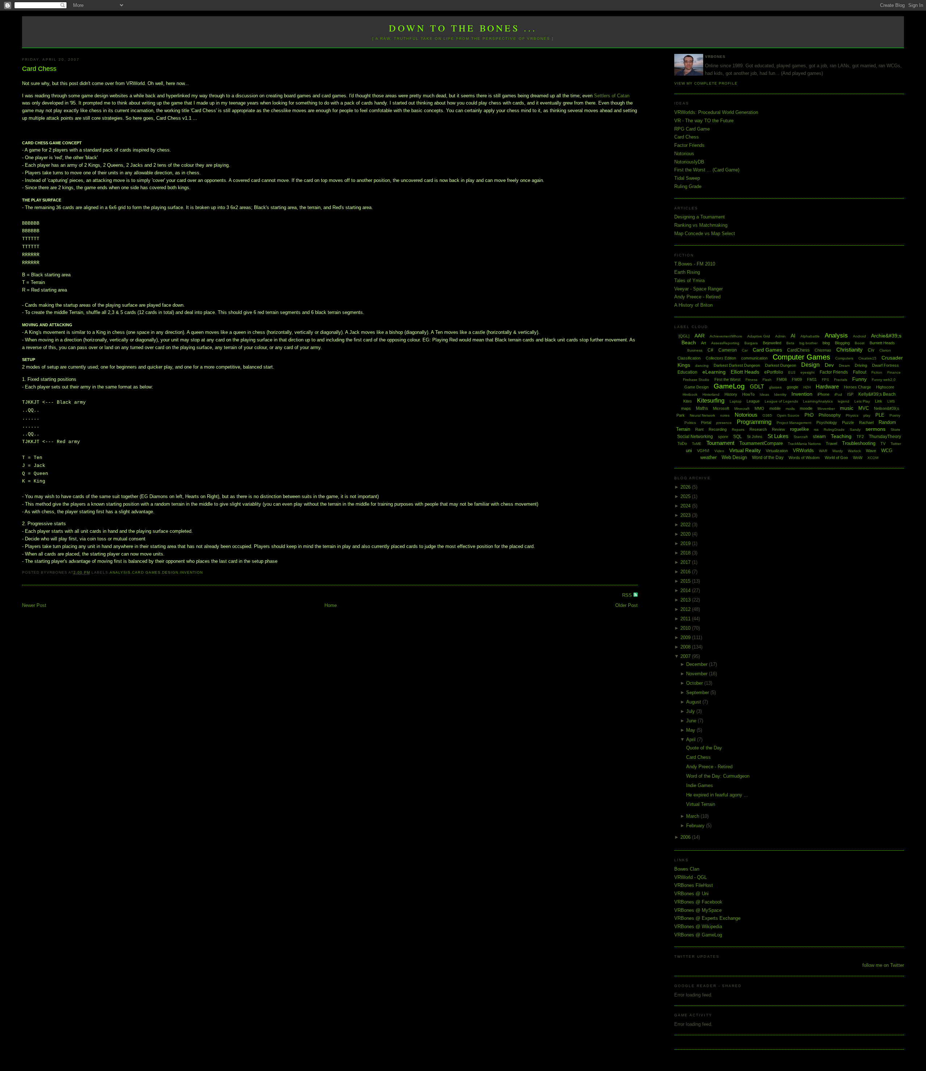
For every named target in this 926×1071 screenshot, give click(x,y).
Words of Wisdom (804, 457)
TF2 (860, 436)
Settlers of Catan (611, 95)
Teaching (841, 436)
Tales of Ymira (689, 280)
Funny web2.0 (884, 380)
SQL (737, 436)
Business (694, 350)
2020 (686, 534)
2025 (686, 496)
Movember (826, 409)
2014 (686, 590)
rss (816, 430)
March (693, 816)
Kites (687, 401)
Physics (852, 415)
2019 (686, 543)
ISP (850, 394)
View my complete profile (705, 83)
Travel (831, 443)
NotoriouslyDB (689, 162)
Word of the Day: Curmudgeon (717, 776)
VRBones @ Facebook (698, 902)
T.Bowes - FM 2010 (694, 264)
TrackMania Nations (804, 444)
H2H (807, 387)
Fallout (859, 372)
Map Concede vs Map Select (704, 233)
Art (703, 343)
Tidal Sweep (687, 178)
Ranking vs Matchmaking (700, 225)
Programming (754, 422)
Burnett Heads (882, 343)
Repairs (738, 430)
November (697, 673)
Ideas (764, 394)
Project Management (794, 423)
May (691, 730)
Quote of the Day (704, 748)
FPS (825, 380)
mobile (775, 408)
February (696, 825)
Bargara (751, 343)
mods (790, 409)
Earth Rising (687, 272)
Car (745, 350)
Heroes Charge (857, 387)
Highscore (885, 387)
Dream (844, 365)
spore (723, 436)
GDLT (757, 386)
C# (710, 350)
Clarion (885, 350)
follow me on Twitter (883, 965)
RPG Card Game (692, 129)
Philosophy (830, 415)
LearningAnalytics (818, 401)
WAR (823, 451)
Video (719, 451)
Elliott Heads (745, 372)
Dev (829, 365)
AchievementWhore (726, 336)
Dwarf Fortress (885, 365)
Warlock (854, 451)
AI (793, 336)
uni (689, 450)
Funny (859, 379)
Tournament (720, 443)
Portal (706, 422)
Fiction (876, 372)
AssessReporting (725, 343)
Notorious (684, 153)
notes (725, 415)
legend (843, 401)
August (694, 702)
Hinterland (710, 394)
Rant (699, 429)
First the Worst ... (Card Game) (706, 170)
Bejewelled (772, 343)
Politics (690, 423)
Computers (844, 358)
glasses (775, 387)
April (691, 739)
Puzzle (848, 422)
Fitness (751, 380)
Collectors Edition (721, 358)
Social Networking (695, 436)
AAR (699, 336)
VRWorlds (803, 450)
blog (826, 343)
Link (878, 401)
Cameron (727, 350)
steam (819, 436)
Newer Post (34, 605)
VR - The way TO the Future (704, 120)
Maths (702, 408)
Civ (871, 350)
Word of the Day (767, 457)
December (697, 664)
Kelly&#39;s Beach (877, 394)
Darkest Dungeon (780, 365)
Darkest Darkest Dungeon (737, 365)
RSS (627, 595)
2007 (686, 656)
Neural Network (702, 415)
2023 (686, 515)
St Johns (755, 436)
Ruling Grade (687, 186)
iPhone (823, 394)
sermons (875, 429)
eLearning (714, 372)
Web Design (734, 457)
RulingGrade (834, 430)
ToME (696, 444)
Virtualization (777, 451)
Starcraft (801, 437)
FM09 (797, 379)
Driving (861, 365)
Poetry (894, 415)
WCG (886, 450)
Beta (790, 343)
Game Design (696, 387)
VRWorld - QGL (690, 877)
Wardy (837, 451)
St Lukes (778, 436)
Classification (689, 358)
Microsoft (721, 408)
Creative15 (867, 358)
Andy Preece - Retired (697, 296)
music (846, 408)
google (792, 387)
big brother (808, 343)
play (866, 415)
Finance (894, 372)
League (753, 401)
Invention (191, 572)
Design (170, 572)
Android (859, 336)
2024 (686, 506)
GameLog (729, 386)
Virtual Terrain (700, 804)
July (691, 711)
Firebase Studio (696, 380)
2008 (686, 647)
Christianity (849, 350)
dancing (702, 365)
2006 (686, 837)
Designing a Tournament (699, 217)
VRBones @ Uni (691, 893)
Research (758, 429)
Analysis (120, 572)
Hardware (827, 386)
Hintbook (690, 394)
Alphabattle (810, 336)
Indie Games (699, 785)
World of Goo (836, 457)
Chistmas (823, 350)
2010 (686, 628)
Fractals (840, 380)
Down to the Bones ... (463, 28)
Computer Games (801, 357)
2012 (686, 609)
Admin (780, 336)
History (731, 394)
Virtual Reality (745, 450)
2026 (686, 487)
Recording (718, 429)
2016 (686, 571)
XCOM (872, 458)
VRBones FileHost (693, 885)
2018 (686, 553)
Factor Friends (689, 145)
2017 (686, 562)
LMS (891, 401)
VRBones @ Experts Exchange (707, 918)
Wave (871, 451)
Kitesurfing (711, 401)
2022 (686, 524)
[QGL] (684, 336)
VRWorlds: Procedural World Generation (716, 112)
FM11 (812, 379)
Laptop (736, 401)
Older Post (626, 605)
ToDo (682, 443)
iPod (838, 394)
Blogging (842, 343)
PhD (809, 415)
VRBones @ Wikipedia (698, 926)
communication (754, 358)
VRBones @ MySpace (698, 910)
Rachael (866, 422)
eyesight (807, 372)
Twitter (896, 444)
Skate (895, 430)
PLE (879, 415)
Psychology (826, 422)
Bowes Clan (686, 869)
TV (882, 443)
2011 (686, 618)
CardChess (798, 350)
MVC (863, 408)
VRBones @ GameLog (698, 935)
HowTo (748, 394)
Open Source (788, 415)
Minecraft (741, 409)
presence (724, 423)
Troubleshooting (858, 443)
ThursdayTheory (885, 436)
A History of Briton (693, 305)
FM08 (782, 379)
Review (778, 429)
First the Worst (727, 379)
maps (686, 408)
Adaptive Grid (758, 336)
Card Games (146, 572)
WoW (857, 457)
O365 (767, 415)
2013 (686, 600)
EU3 (791, 372)
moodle (806, 408)
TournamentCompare (761, 443)
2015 (686, 581)
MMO (759, 408)
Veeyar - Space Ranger (698, 289)
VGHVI (703, 451)
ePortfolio (773, 372)
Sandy (855, 430)
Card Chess (39, 68)
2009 (686, 637)
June (692, 720)
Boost (860, 343)
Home (330, 605)
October (695, 683)
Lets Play (862, 401)
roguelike (799, 429)
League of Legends (781, 401)
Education (687, 372)
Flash (767, 380)
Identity (780, 394)
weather (708, 457)
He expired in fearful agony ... (717, 795)
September (698, 692)
